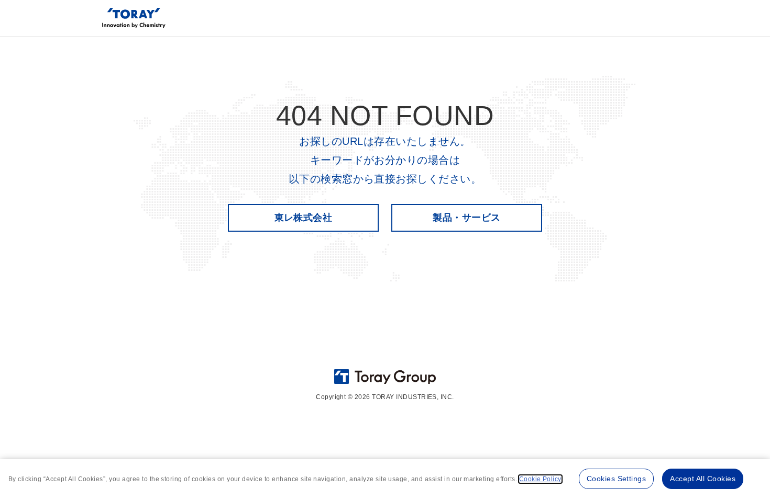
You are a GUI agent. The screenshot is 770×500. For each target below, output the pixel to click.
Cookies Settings (616, 478)
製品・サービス (466, 217)
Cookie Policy (540, 479)
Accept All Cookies (702, 478)
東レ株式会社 (303, 217)
